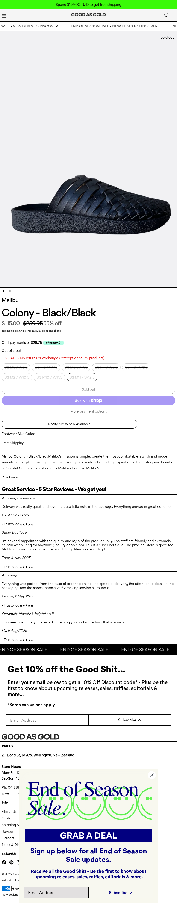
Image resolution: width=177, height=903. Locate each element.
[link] (89, 800)
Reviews (8, 831)
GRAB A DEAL (88, 835)
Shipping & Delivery (17, 825)
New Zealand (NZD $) (16, 894)
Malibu (10, 300)
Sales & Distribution (17, 844)
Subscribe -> (130, 720)
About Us (9, 811)
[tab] (3, 291)
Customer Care (14, 818)
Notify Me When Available (69, 424)
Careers (8, 838)
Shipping (25, 330)
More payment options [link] (88, 411)
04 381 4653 (18, 787)
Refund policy (11, 880)
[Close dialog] (152, 775)
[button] (166, 15)
